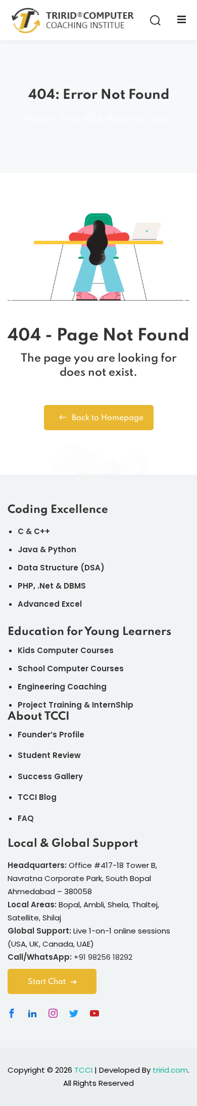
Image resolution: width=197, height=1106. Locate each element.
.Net (45, 585)
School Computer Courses (71, 668)
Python (62, 549)
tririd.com (170, 1070)
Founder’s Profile (51, 734)
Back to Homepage (107, 418)
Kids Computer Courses (66, 650)
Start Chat (47, 982)
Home (38, 119)
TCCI (83, 1070)
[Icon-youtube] (94, 1013)
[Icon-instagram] (53, 1013)
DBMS (75, 585)
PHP (25, 585)
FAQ (26, 818)
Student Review (49, 755)
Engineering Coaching (62, 686)
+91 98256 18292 (103, 957)
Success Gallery (50, 776)
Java (28, 549)
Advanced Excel (50, 604)
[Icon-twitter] (74, 1013)
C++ (42, 531)
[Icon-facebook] (12, 1013)
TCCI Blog (37, 797)
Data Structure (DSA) (61, 567)
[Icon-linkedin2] (32, 1013)
